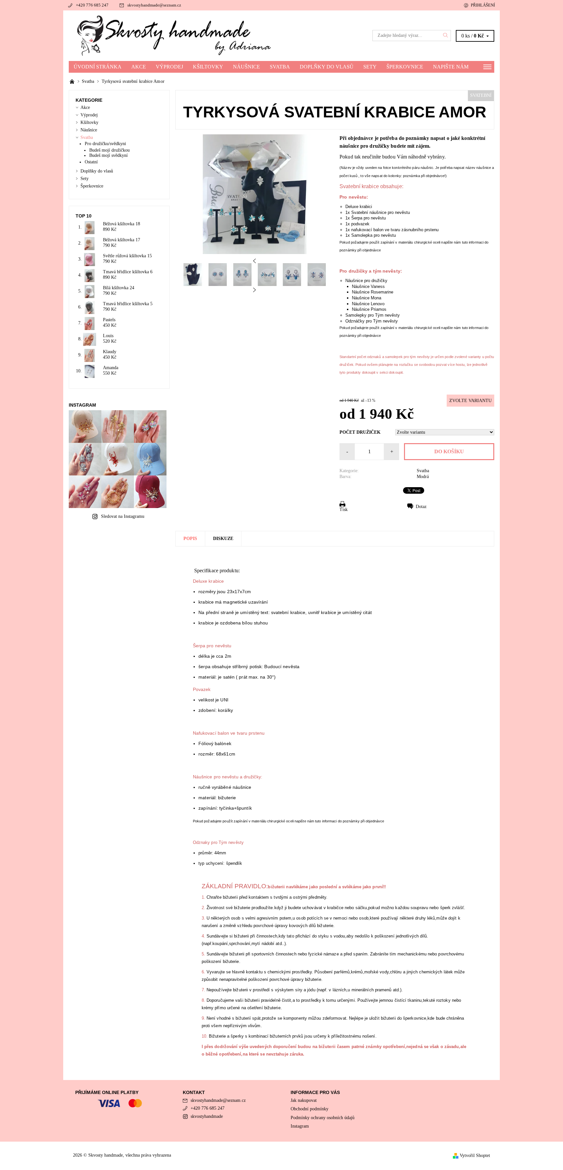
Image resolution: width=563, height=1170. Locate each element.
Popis (190, 538)
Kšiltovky (208, 66)
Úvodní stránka (98, 66)
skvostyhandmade (207, 1116)
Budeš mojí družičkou (109, 150)
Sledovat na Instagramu (122, 516)
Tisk (343, 509)
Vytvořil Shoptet (475, 1155)
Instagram (300, 1126)
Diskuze (223, 538)
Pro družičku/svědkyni (105, 143)
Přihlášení (483, 5)
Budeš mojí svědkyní (108, 155)
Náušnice (246, 66)
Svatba (280, 66)
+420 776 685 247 (92, 5)
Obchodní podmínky (309, 1108)
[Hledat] (445, 35)
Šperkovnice (404, 66)
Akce (138, 66)
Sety (370, 66)
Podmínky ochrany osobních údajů (322, 1117)
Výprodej (169, 66)
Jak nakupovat (304, 1100)
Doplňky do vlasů (327, 66)
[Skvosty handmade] (175, 35)
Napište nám (451, 66)
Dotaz (421, 506)
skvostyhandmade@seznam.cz (154, 5)
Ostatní (91, 161)
